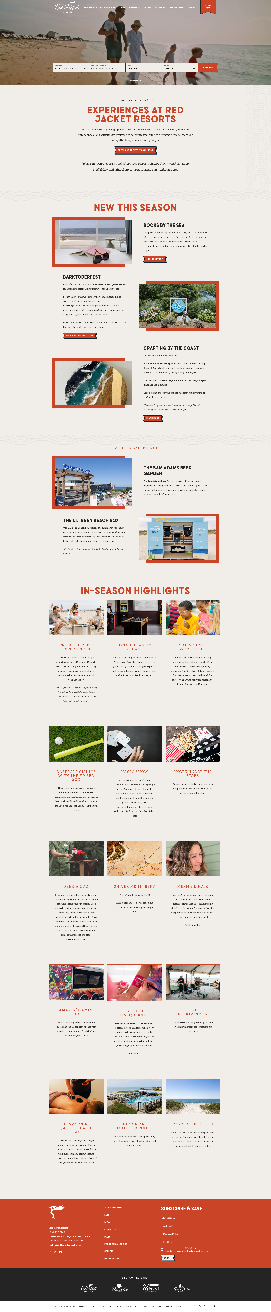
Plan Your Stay (107, 7)
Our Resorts (90, 7)
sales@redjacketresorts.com (65, 1245)
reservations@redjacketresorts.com (69, 1236)
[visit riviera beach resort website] (151, 1288)
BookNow (208, 6)
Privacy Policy (190, 1248)
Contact (192, 7)
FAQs (106, 1215)
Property (58, 65)
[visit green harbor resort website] (182, 1288)
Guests (166, 65)
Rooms (130, 65)
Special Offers (177, 7)
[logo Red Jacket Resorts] (67, 7)
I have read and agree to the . (180, 1248)
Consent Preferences (174, 1306)
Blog (107, 1222)
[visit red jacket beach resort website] (88, 1288)
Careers (108, 1251)
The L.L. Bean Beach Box (76, 528)
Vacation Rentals (113, 1207)
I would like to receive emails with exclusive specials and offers (186, 1251)
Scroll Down (135, 80)
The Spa (147, 7)
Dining (122, 7)
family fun (149, 135)
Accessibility (107, 1306)
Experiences (134, 7)
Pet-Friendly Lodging (115, 1244)
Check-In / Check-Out (99, 65)
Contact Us (110, 1229)
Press (107, 1236)
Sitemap (119, 1306)
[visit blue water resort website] (120, 1288)
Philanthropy (111, 1258)
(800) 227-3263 (57, 1232)
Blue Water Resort (146, 657)
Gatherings (160, 7)
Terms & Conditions (151, 1306)
